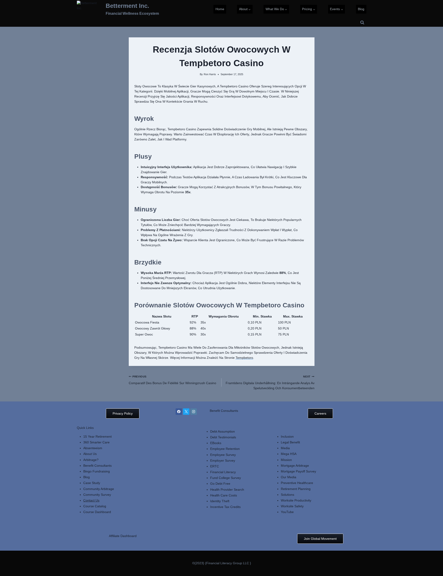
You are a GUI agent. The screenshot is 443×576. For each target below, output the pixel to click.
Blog (361, 9)
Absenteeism (92, 448)
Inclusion (287, 436)
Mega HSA (288, 454)
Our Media (288, 477)
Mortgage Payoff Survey (298, 471)
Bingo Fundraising (96, 471)
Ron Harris (210, 74)
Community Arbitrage (98, 489)
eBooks (215, 443)
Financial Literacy (223, 472)
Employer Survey (222, 460)
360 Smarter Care (96, 442)
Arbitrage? (91, 460)
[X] (186, 411)
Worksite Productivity (296, 500)
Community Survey (97, 494)
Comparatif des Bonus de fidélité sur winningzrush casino (172, 380)
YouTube (287, 512)
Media (285, 448)
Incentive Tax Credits (225, 507)
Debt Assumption (222, 431)
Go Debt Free (220, 483)
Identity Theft (219, 501)
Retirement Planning (296, 489)
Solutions (287, 494)
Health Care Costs (223, 495)
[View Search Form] (362, 22)
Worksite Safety (292, 506)
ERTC (214, 466)
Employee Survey (223, 455)
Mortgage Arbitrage (295, 465)
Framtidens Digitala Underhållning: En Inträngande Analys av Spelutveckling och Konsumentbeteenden (270, 382)
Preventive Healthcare (297, 483)
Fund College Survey (225, 478)
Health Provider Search (227, 489)
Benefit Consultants (97, 465)
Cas (86, 483)
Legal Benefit (290, 442)
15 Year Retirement (97, 436)
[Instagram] (193, 411)
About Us (90, 454)
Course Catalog (94, 506)
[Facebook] (179, 411)
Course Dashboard (97, 512)
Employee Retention (225, 449)
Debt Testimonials (223, 437)
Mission (286, 460)
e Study (94, 483)
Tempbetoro (244, 357)
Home (220, 9)
